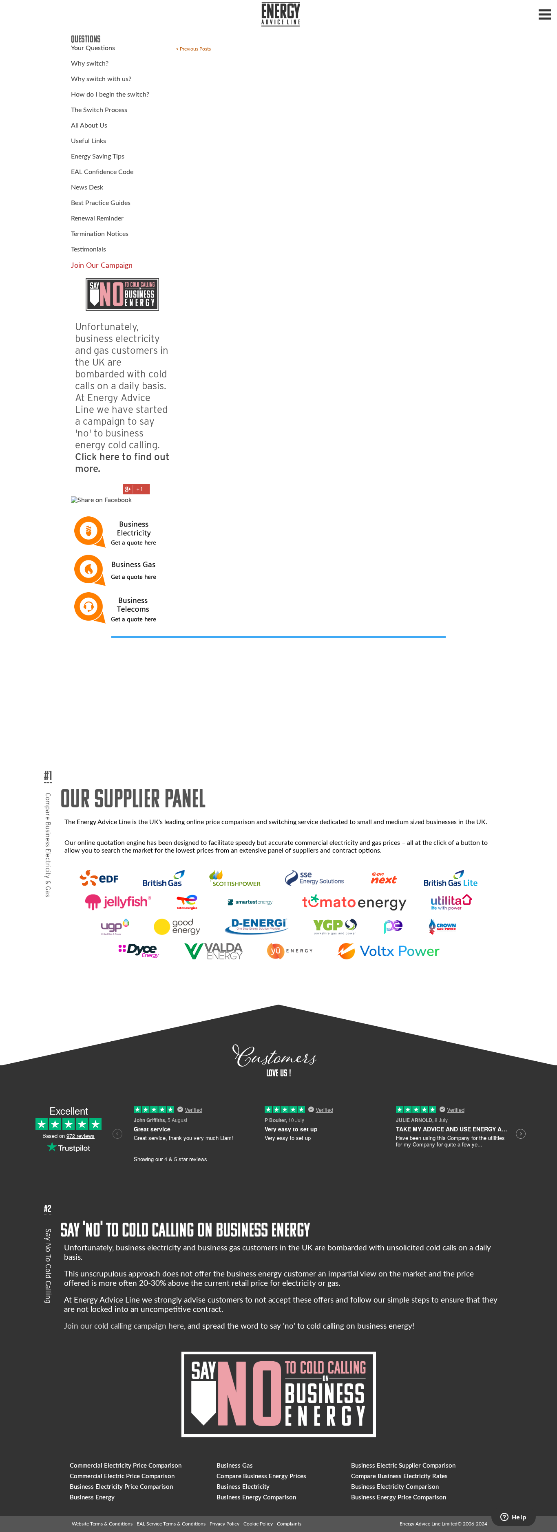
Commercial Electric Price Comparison (122, 1476)
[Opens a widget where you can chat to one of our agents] (513, 1518)
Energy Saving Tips (97, 156)
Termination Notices (99, 234)
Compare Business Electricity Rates (399, 1476)
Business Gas (235, 1466)
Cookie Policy (258, 1523)
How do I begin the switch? (110, 94)
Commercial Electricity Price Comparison (125, 1466)
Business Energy (92, 1498)
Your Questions (93, 48)
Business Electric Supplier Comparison (403, 1466)
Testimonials (88, 249)
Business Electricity (243, 1487)
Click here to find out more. (122, 462)
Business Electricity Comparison (395, 1487)
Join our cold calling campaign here (124, 1326)
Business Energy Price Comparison (398, 1498)
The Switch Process (99, 110)
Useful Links (88, 141)
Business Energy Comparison (256, 1498)
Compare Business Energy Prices (261, 1476)
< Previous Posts (193, 48)
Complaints (289, 1523)
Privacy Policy (224, 1523)
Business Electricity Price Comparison (121, 1487)
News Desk (87, 187)
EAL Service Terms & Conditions (171, 1523)
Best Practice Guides (100, 203)
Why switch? (89, 63)
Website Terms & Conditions (102, 1523)
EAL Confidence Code (102, 172)
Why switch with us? (101, 79)
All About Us (89, 125)
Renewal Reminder (97, 218)
